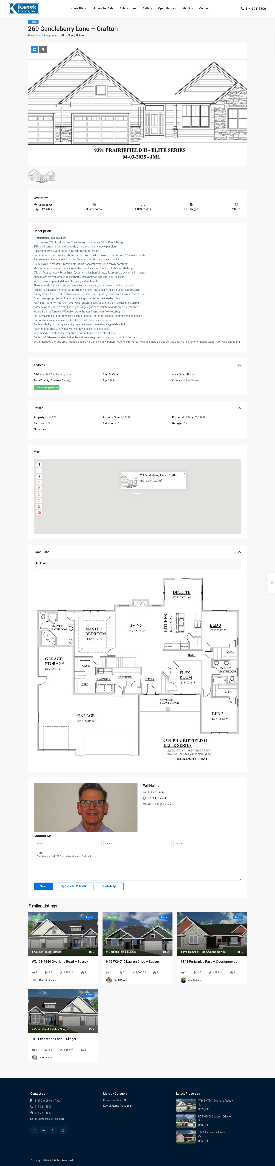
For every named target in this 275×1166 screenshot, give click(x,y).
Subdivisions (128, 8)
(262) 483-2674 (157, 798)
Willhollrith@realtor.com (161, 804)
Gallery (147, 8)
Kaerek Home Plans (114, 1105)
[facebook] (34, 1130)
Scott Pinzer (121, 980)
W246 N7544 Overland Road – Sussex (60, 961)
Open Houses (167, 8)
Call (75, 886)
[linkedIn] (44, 1130)
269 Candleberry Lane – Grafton (158, 475)
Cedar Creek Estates (46, 1029)
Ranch (33, 21)
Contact (204, 8)
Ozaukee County (60, 380)
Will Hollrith (152, 785)
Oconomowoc (217, 951)
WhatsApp (110, 886)
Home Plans (79, 8)
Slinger (64, 1029)
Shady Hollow (76, 35)
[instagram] (63, 1130)
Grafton (62, 35)
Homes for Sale (103, 8)
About (186, 8)
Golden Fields (42, 951)
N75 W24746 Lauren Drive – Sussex (133, 961)
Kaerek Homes (47, 980)
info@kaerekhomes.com (49, 1118)
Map (37, 451)
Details (38, 408)
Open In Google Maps (46, 387)
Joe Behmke (195, 980)
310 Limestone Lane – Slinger (54, 1039)
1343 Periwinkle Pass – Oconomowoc (209, 961)
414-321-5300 (255, 8)
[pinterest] (53, 1130)
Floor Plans (41, 552)
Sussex (57, 951)
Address (39, 365)
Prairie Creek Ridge (195, 951)
